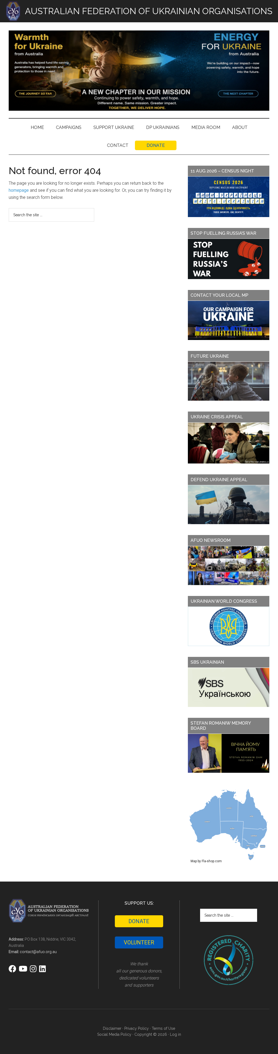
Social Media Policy (114, 1034)
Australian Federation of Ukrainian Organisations (139, 70)
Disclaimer (112, 1028)
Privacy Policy (136, 1028)
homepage (19, 190)
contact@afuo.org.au (38, 952)
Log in (175, 1034)
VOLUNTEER (139, 942)
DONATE (138, 921)
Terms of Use (163, 1028)
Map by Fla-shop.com (206, 861)
